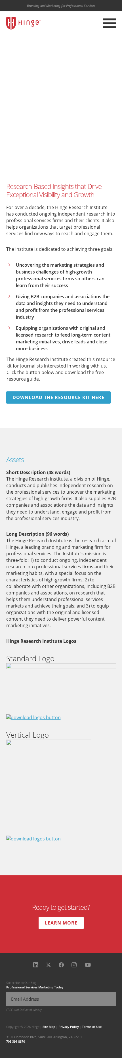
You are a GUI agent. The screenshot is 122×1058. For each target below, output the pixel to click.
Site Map (49, 1026)
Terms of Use (92, 1026)
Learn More (61, 923)
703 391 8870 (15, 1041)
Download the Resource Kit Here (58, 397)
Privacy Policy (68, 1026)
